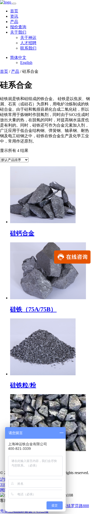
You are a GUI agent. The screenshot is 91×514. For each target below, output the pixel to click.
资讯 (14, 16)
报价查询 (18, 27)
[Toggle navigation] (14, 3)
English (26, 62)
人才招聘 (28, 43)
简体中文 (18, 57)
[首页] (6, 2)
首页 (14, 11)
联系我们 (28, 48)
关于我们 (18, 32)
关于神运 (28, 37)
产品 (14, 21)
